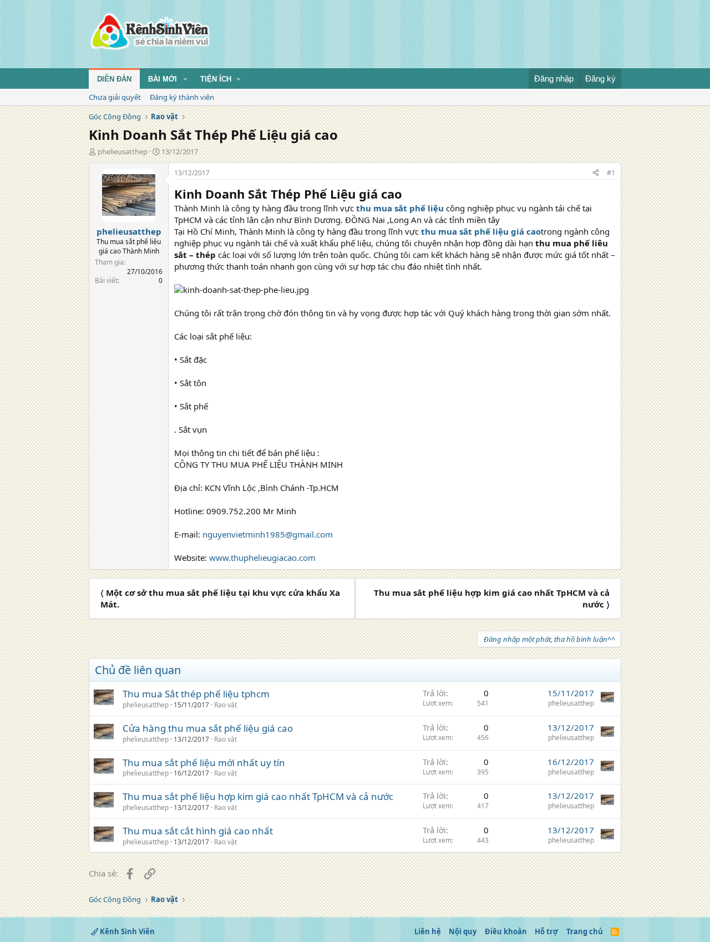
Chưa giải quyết (115, 97)
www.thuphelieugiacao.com (262, 557)
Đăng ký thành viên (182, 97)
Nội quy (462, 931)
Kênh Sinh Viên (126, 931)
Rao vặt (225, 705)
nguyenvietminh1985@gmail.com (267, 534)
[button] (185, 79)
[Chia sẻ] (596, 173)
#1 (611, 173)
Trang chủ (584, 931)
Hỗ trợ (546, 931)
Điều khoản (506, 931)
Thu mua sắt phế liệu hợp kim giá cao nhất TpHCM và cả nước (258, 796)
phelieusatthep (123, 151)
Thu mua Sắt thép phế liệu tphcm (196, 693)
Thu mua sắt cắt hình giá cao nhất (198, 830)
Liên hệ (427, 931)
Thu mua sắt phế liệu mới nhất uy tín (204, 762)
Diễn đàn (114, 79)
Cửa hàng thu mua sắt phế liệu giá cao (208, 728)
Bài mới (162, 79)
